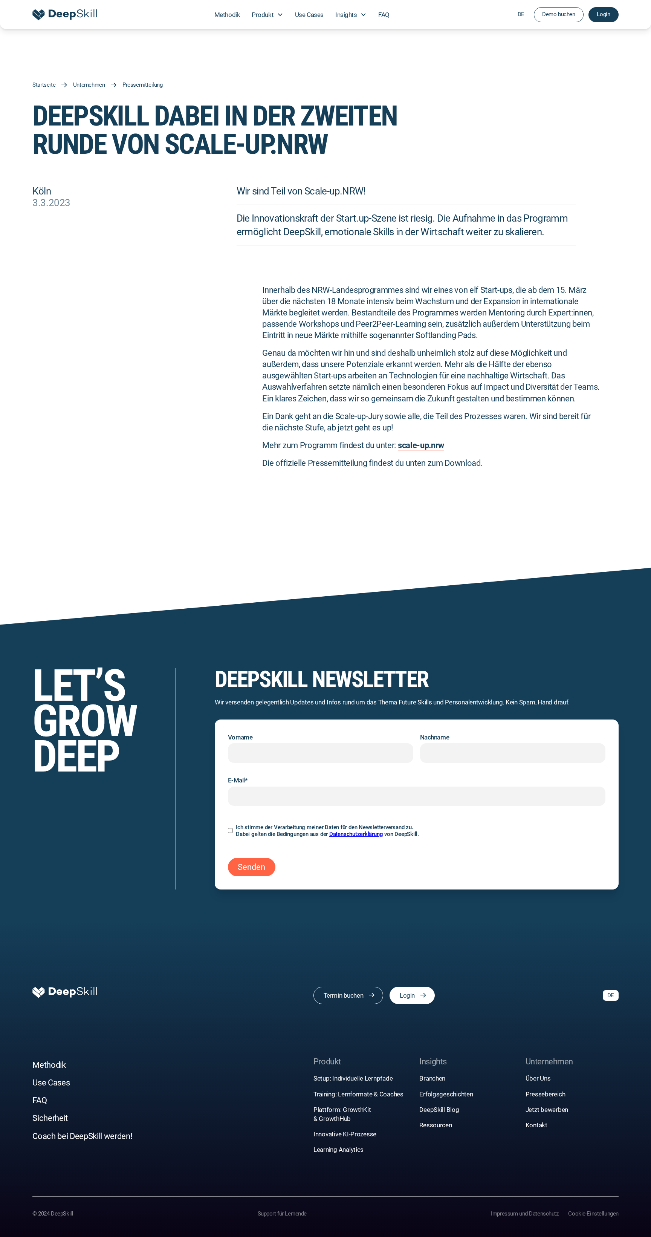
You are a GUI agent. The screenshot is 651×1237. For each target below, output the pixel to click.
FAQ (384, 14)
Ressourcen (435, 1125)
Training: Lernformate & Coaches (359, 1094)
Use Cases (309, 14)
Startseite (43, 84)
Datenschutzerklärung (356, 834)
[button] (267, 14)
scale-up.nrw (421, 445)
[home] (64, 14)
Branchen (432, 1078)
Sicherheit (50, 1118)
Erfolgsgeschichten (446, 1094)
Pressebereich (545, 1094)
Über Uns (538, 1078)
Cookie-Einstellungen (593, 1213)
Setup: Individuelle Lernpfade (353, 1078)
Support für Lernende (282, 1213)
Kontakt (536, 1125)
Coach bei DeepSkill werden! (82, 1136)
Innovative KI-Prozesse (344, 1134)
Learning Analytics (338, 1149)
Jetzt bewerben (547, 1109)
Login (603, 14)
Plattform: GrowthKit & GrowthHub (342, 1114)
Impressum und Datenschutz (524, 1213)
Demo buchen (558, 14)
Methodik (227, 14)
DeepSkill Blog (439, 1109)
